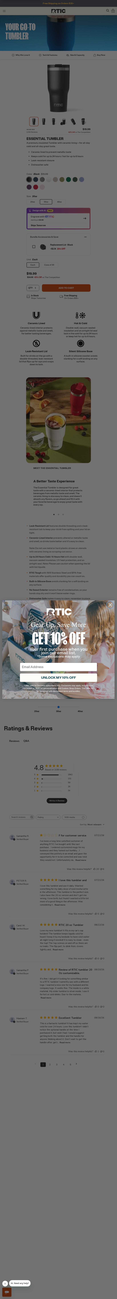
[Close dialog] (110, 604)
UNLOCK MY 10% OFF (58, 677)
